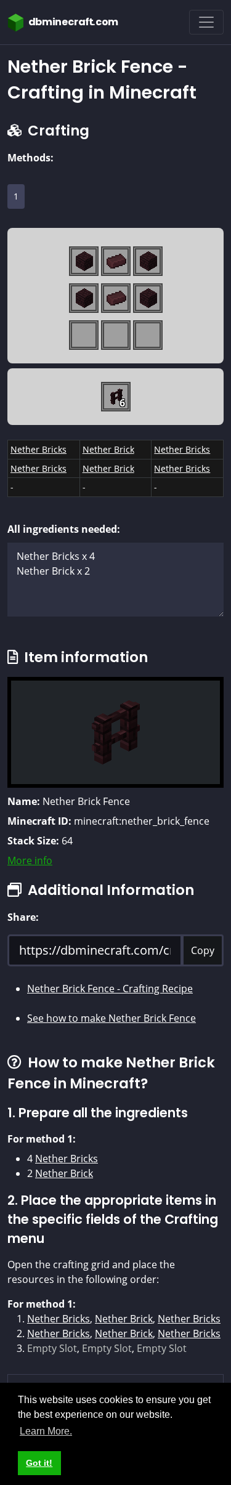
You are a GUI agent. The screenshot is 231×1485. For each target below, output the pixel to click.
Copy (202, 950)
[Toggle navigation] (206, 22)
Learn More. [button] (46, 1431)
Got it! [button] (39, 1463)
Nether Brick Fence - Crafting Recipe (110, 988)
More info (29, 860)
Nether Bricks (38, 449)
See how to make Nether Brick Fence (111, 1018)
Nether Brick (108, 449)
